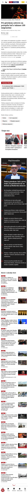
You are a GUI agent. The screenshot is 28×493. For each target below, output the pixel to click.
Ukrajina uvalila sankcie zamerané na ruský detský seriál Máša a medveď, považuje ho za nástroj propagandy (9, 436)
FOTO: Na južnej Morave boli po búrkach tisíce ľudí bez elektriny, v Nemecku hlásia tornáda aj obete (9, 456)
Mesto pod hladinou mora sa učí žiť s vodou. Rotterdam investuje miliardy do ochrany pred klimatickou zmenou (9, 385)
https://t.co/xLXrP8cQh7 (17, 64)
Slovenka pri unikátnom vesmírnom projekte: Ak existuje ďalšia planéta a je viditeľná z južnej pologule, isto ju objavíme (9, 290)
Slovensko (8, 133)
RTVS (4, 33)
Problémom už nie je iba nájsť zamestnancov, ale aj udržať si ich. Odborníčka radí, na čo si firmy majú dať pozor (15, 203)
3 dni (14, 163)
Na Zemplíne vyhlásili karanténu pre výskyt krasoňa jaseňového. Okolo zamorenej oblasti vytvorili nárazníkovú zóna (14, 193)
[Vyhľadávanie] (3, 2)
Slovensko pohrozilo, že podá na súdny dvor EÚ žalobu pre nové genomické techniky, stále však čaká (15, 228)
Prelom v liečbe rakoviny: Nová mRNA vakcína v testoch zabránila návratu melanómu (15, 254)
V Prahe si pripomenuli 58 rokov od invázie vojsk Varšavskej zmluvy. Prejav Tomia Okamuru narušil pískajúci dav (8, 406)
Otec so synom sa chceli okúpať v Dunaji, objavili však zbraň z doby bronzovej (13, 246)
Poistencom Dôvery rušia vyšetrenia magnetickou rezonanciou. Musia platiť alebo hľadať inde (15, 212)
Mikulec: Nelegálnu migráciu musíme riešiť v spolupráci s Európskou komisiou (13, 147)
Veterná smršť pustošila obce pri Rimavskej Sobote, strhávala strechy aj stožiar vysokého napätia (15, 262)
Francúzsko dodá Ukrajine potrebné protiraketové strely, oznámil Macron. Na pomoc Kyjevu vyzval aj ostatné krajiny (8, 343)
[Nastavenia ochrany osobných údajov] (2, 490)
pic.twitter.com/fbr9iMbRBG (8, 66)
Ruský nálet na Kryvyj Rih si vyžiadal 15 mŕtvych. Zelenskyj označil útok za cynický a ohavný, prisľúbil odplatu (9, 395)
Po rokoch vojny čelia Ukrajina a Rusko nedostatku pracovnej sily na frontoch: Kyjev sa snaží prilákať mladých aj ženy (9, 332)
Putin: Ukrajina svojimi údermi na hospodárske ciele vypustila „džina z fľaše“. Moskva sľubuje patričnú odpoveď (14, 237)
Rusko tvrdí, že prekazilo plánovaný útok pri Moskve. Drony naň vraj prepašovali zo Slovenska (8, 426)
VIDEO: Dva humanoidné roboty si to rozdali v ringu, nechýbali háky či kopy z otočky (9, 416)
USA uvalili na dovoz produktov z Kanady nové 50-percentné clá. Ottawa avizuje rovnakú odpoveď (9, 373)
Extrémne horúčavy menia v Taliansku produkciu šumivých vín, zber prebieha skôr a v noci (9, 313)
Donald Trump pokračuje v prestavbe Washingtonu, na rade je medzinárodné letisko (8, 354)
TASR (7, 33)
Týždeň (23, 163)
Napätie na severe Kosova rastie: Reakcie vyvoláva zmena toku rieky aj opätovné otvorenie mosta (15, 220)
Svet (3, 276)
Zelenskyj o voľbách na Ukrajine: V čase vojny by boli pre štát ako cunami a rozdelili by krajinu (9, 280)
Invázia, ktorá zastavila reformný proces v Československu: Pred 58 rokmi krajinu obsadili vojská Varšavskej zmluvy (9, 477)
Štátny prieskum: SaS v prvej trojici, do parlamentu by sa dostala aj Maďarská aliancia (15, 183)
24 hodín (4, 163)
